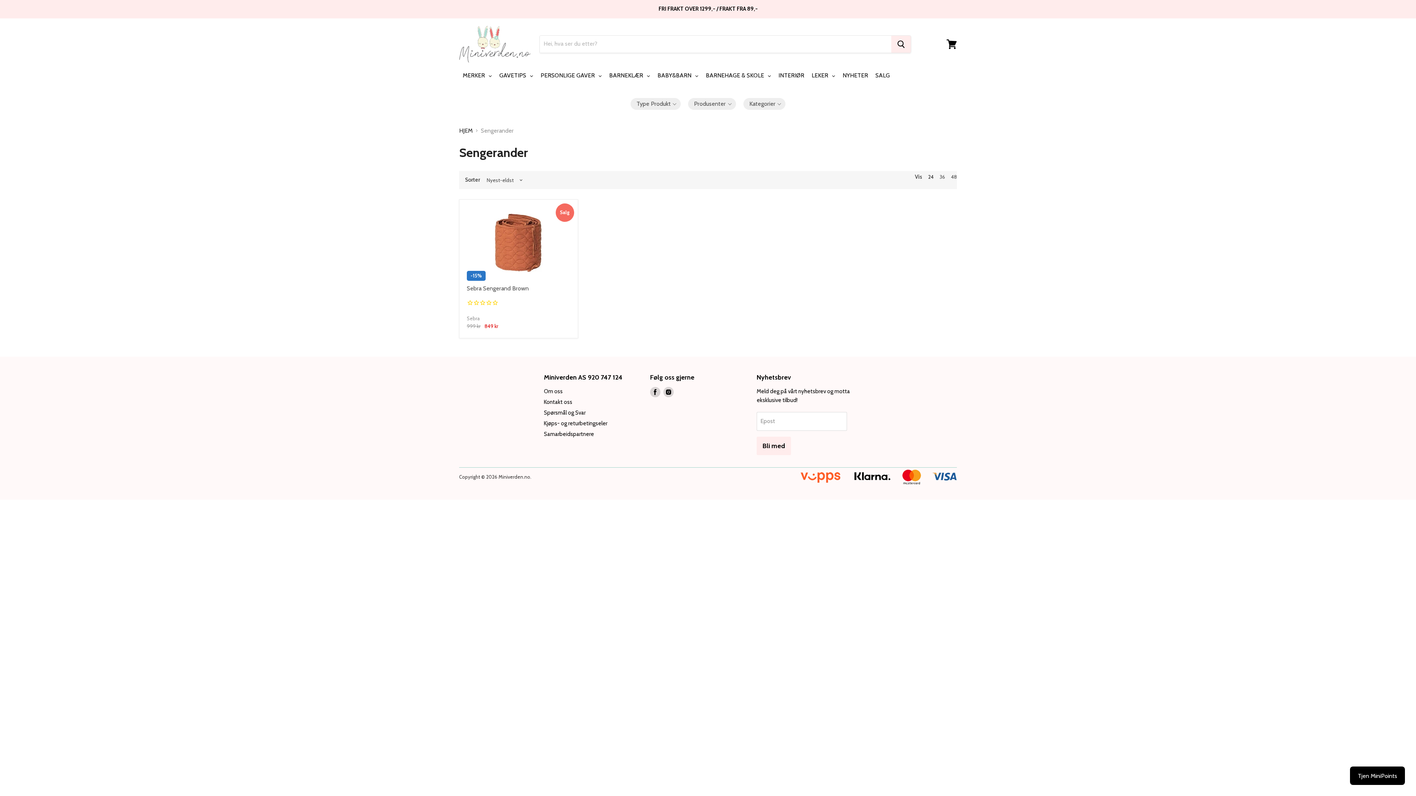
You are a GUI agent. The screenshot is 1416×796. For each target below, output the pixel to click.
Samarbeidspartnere (569, 434)
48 (954, 177)
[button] (656, 104)
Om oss (553, 391)
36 (942, 177)
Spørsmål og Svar (565, 412)
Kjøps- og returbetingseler (575, 423)
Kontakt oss (558, 402)
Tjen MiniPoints (1377, 775)
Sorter (472, 180)
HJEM (466, 131)
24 (931, 177)
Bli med (774, 446)
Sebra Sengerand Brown (498, 288)
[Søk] (901, 44)
